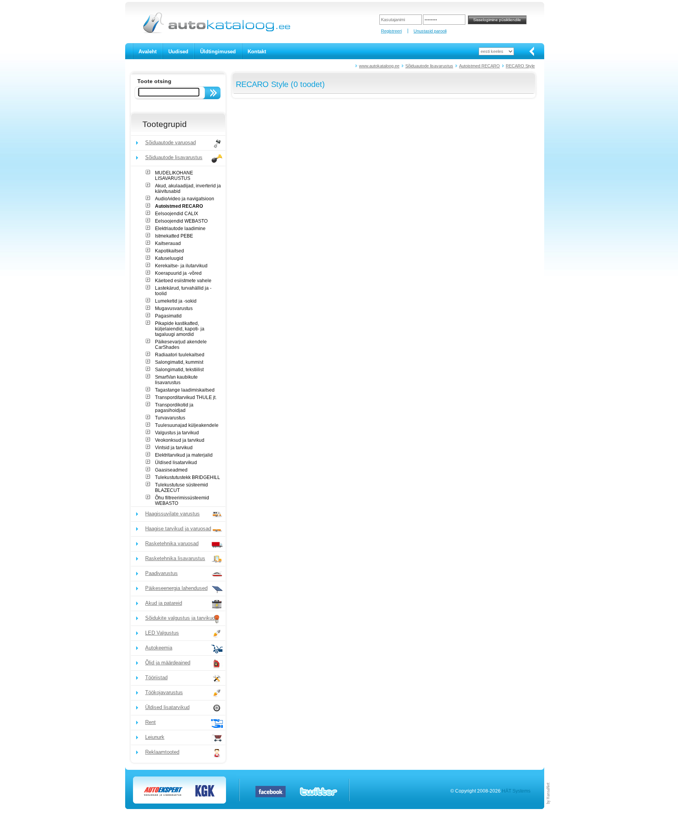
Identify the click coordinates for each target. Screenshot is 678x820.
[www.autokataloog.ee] (216, 31)
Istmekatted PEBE (174, 236)
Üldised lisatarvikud (176, 462)
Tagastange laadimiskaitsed (185, 390)
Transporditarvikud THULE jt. (186, 397)
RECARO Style (520, 65)
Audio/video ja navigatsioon (184, 198)
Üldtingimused (218, 51)
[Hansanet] (548, 807)
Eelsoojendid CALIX (176, 213)
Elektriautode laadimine (180, 228)
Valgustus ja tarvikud (177, 432)
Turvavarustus (170, 418)
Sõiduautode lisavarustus (429, 65)
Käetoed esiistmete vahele (183, 280)
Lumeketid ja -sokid (176, 301)
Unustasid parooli (430, 31)
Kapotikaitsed (169, 251)
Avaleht (148, 51)
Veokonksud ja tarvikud (179, 440)
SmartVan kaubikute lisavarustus (176, 379)
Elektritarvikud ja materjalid (184, 455)
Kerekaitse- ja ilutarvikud (181, 265)
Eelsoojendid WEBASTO (181, 221)
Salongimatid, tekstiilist (179, 369)
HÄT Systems (516, 791)
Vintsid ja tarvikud (174, 447)
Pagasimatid (168, 316)
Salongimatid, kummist (179, 362)
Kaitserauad (168, 243)
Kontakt (257, 51)
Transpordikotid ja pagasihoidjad (174, 407)
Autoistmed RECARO (479, 65)
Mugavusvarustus (174, 308)
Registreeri (391, 31)
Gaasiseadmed (171, 470)
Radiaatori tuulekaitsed (179, 354)
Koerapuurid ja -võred (178, 273)
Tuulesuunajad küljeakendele (187, 425)
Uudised (178, 51)
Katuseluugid (169, 258)
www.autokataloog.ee (379, 65)
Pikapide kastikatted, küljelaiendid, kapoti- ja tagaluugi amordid (179, 329)
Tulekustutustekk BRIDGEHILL (187, 477)
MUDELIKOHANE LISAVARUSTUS (174, 175)
